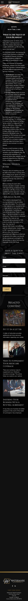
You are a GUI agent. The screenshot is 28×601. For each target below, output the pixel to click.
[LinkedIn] (15, 586)
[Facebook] (13, 586)
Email (4, 266)
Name (4, 257)
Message (5, 275)
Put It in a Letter (12, 329)
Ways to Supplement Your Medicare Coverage (13, 364)
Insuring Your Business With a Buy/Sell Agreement (13, 402)
